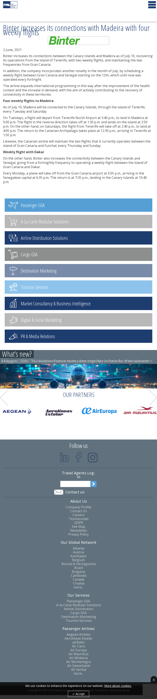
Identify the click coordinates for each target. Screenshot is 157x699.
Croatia (78, 583)
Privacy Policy (78, 534)
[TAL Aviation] (10, 4)
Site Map (78, 527)
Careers (79, 515)
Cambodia (78, 576)
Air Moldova (78, 658)
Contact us (74, 491)
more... (79, 587)
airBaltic (78, 642)
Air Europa (78, 650)
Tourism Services (78, 621)
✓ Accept (78, 694)
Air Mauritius (78, 654)
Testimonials (79, 519)
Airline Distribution (78, 609)
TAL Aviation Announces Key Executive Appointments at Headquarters (91, 360)
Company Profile (78, 507)
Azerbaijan (78, 556)
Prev (4, 398)
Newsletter (78, 530)
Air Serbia (78, 670)
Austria (78, 552)
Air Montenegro (78, 662)
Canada (78, 579)
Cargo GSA (78, 613)
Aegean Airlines (79, 635)
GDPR (78, 523)
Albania (78, 548)
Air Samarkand (78, 666)
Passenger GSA (78, 601)
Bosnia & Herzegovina (79, 564)
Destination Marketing (78, 617)
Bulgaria (78, 572)
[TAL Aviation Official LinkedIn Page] (64, 457)
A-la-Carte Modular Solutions (78, 605)
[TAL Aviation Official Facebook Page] (78, 457)
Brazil (78, 568)
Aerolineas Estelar (78, 638)
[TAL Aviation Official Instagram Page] (92, 457)
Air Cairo (78, 646)
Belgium (78, 560)
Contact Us (78, 511)
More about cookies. (118, 686)
